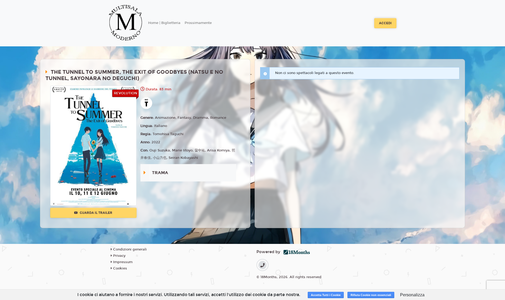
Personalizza (412, 295)
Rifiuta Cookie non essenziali (371, 295)
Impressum (122, 262)
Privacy (118, 256)
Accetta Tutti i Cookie (326, 295)
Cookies (119, 268)
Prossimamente (198, 23)
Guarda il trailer (95, 213)
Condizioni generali (129, 249)
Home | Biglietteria (164, 23)
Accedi (385, 23)
